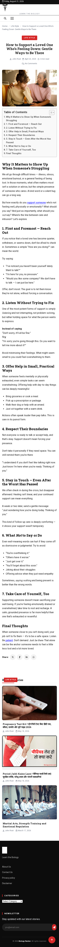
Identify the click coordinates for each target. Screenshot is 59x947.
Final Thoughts (13, 153)
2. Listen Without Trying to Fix (21, 128)
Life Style (15, 26)
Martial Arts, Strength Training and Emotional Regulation (24, 825)
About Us (6, 867)
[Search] (5, 18)
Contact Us (7, 872)
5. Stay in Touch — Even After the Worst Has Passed (28, 141)
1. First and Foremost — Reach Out (24, 124)
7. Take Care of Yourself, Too (21, 150)
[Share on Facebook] (20, 657)
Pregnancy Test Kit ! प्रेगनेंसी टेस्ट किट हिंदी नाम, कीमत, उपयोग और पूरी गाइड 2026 (27, 725)
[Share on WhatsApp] (33, 657)
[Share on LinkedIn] (26, 657)
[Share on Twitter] (13, 657)
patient (9, 640)
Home (4, 26)
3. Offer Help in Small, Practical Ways (25, 131)
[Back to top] (51, 939)
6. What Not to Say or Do (18, 146)
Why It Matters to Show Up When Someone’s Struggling (28, 119)
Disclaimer (7, 883)
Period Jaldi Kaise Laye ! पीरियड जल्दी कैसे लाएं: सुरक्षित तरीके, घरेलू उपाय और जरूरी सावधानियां (27, 775)
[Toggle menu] (12, 18)
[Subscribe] (54, 927)
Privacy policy (8, 878)
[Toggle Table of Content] (50, 112)
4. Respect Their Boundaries (20, 135)
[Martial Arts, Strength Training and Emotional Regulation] (29, 802)
